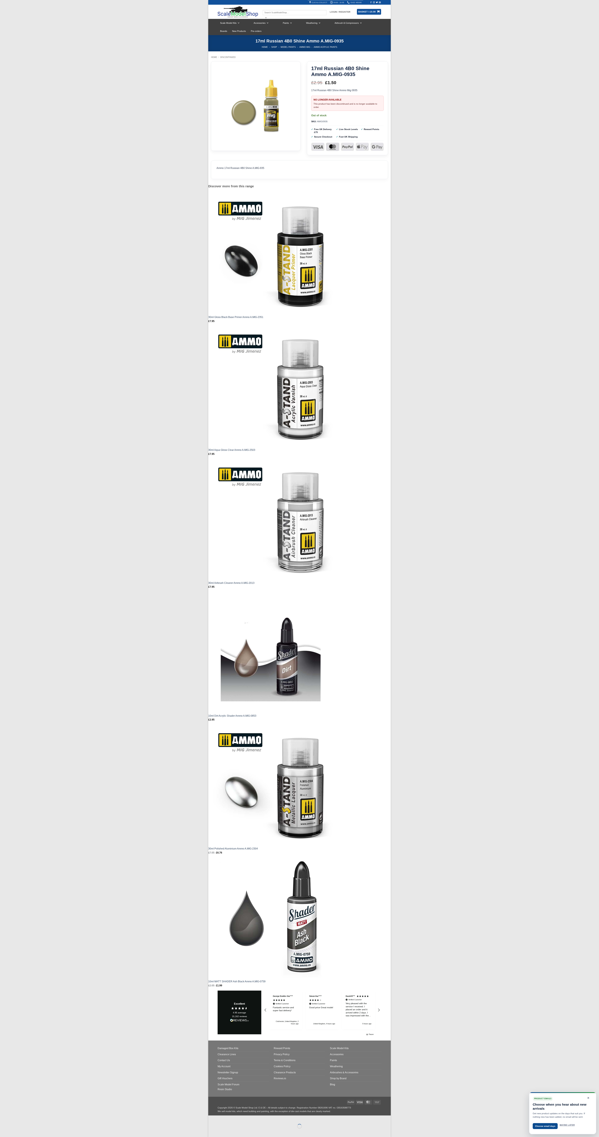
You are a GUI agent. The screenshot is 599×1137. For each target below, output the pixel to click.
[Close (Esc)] (239, 1118)
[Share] (229, 1118)
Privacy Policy (282, 1054)
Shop (274, 47)
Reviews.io (280, 1078)
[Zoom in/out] (211, 1118)
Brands (223, 31)
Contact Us (224, 1060)
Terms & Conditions (284, 1060)
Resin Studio (225, 1089)
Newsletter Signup (228, 1072)
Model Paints (288, 47)
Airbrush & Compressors (347, 23)
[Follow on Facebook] (371, 2)
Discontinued (228, 57)
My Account (224, 1066)
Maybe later (567, 1125)
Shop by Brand (338, 1078)
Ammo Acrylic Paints (325, 47)
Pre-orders (256, 31)
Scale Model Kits (228, 23)
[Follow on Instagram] (374, 2)
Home (265, 47)
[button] (265, 1010)
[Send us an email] (380, 2)
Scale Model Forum (228, 1084)
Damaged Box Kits (228, 1048)
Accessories (259, 23)
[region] (322, 1010)
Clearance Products (285, 1072)
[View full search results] (265, 7)
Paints (286, 23)
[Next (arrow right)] (220, 1132)
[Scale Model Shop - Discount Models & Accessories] (238, 11)
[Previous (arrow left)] (211, 1132)
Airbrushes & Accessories (344, 1072)
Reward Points (282, 1048)
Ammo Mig (304, 47)
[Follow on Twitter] (377, 2)
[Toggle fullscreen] (220, 1118)
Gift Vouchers (225, 1078)
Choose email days (545, 1126)
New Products (239, 31)
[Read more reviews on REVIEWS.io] (239, 1021)
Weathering (311, 23)
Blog (332, 1084)
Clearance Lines (227, 1054)
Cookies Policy (282, 1066)
